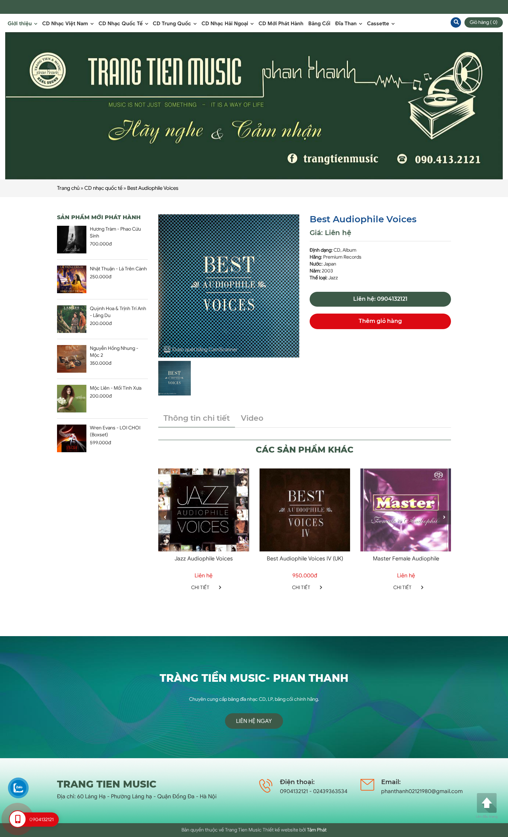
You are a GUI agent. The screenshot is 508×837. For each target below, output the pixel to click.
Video (252, 418)
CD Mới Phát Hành (280, 23)
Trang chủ (68, 188)
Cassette (379, 23)
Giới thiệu (20, 23)
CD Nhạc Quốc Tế (121, 23)
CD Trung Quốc (172, 23)
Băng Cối (319, 23)
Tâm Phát (317, 830)
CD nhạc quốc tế (103, 188)
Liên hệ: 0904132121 (380, 299)
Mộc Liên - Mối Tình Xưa (115, 388)
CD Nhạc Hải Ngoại (225, 23)
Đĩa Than (346, 23)
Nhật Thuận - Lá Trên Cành (118, 269)
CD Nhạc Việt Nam (66, 23)
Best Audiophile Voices (152, 188)
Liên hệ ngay (254, 721)
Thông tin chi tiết (196, 418)
